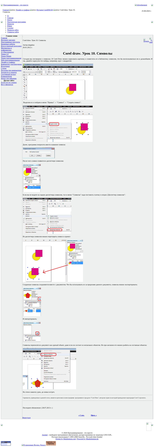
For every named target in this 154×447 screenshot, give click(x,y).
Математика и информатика (6, 49)
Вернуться (26, 418)
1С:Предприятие (7, 52)
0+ (8, 16)
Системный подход (8, 74)
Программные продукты (10, 42)
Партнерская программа (16, 22)
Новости (10, 24)
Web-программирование (10, 60)
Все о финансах (7, 85)
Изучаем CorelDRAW (45, 10)
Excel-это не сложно (9, 82)
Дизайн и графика (23, 10)
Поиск (9, 20)
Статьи (3, 68)
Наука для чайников (8, 78)
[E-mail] (150, 40)
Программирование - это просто (15, 5)
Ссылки (10, 28)
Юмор (9, 26)
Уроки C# (4, 54)
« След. (81, 415)
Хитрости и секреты (9, 72)
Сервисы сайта (13, 32)
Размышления (6, 76)
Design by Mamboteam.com (66, 439)
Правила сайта (12, 30)
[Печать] (146, 40)
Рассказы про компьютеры (11, 70)
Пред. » (94, 415)
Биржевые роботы (8, 44)
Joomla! (45, 435)
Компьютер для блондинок (11, 64)
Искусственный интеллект (11, 46)
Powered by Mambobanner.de (87, 439)
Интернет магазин (8, 40)
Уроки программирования (11, 58)
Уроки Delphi (6, 56)
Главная (6, 10)
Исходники (5, 66)
